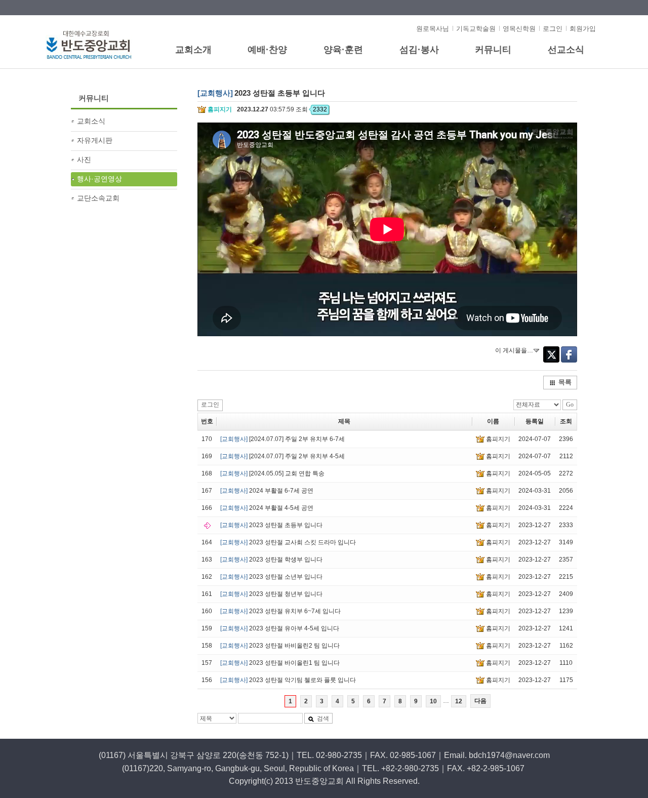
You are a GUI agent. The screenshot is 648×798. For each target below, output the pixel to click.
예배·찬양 (267, 50)
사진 (84, 159)
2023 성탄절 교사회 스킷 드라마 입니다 (288, 542)
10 (433, 701)
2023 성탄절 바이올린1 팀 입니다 (280, 662)
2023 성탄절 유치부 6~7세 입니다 (280, 611)
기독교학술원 (476, 28)
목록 (565, 382)
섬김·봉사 (419, 50)
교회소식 (91, 121)
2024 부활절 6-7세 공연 (266, 490)
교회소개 (193, 50)
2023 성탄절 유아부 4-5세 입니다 (279, 628)
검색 (323, 718)
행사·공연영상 (99, 179)
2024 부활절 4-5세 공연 (266, 507)
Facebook (569, 354)
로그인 (552, 28)
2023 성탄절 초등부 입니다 (271, 525)
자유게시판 (94, 140)
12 (458, 701)
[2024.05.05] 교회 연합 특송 (272, 473)
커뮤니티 (493, 50)
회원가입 (583, 28)
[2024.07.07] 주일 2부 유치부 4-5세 (282, 456)
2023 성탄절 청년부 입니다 (271, 593)
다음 (480, 700)
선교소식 (566, 50)
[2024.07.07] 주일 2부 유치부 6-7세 (282, 439)
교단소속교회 (98, 198)
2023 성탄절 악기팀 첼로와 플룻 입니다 (288, 680)
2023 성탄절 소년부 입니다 (271, 576)
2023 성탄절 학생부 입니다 (271, 559)
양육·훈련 (343, 50)
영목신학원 (519, 28)
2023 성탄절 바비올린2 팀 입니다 (280, 645)
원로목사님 (432, 28)
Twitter (551, 354)
